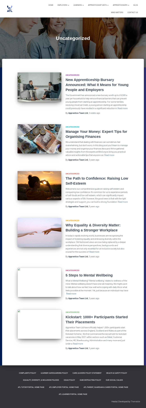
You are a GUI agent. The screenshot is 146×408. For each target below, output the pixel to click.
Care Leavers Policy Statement (87, 373)
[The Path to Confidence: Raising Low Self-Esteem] (39, 185)
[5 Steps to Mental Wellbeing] (39, 282)
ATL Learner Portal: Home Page (73, 394)
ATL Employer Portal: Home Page (64, 387)
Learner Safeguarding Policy (54, 373)
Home (50, 5)
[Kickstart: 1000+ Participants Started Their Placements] (39, 324)
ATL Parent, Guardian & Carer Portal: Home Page (106, 387)
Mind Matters (117, 12)
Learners (77, 5)
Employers (63, 5)
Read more (122, 108)
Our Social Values (114, 380)
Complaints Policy (27, 373)
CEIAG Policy (69, 380)
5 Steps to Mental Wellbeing (89, 275)
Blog (135, 5)
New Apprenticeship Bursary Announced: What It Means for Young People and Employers (97, 85)
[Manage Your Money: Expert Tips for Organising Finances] (39, 139)
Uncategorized (72, 75)
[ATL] (9, 8)
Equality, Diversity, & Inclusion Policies (41, 380)
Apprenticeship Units (97, 5)
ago (94, 113)
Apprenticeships (120, 5)
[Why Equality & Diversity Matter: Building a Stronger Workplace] (39, 232)
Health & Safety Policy (116, 373)
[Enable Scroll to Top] (140, 402)
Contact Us (132, 12)
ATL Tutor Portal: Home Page (31, 387)
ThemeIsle (135, 401)
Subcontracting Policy (90, 380)
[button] (68, 5)
